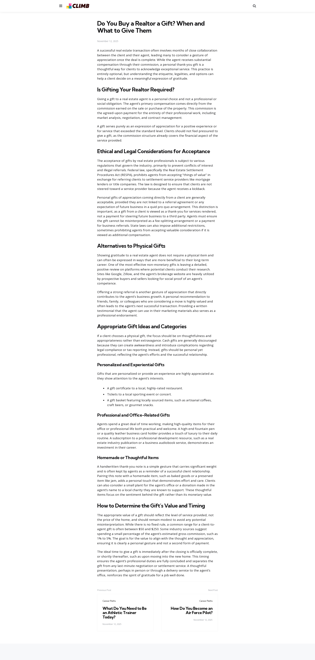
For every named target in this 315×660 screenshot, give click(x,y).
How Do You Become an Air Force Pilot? (191, 610)
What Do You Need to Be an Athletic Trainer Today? (125, 612)
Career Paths (109, 601)
